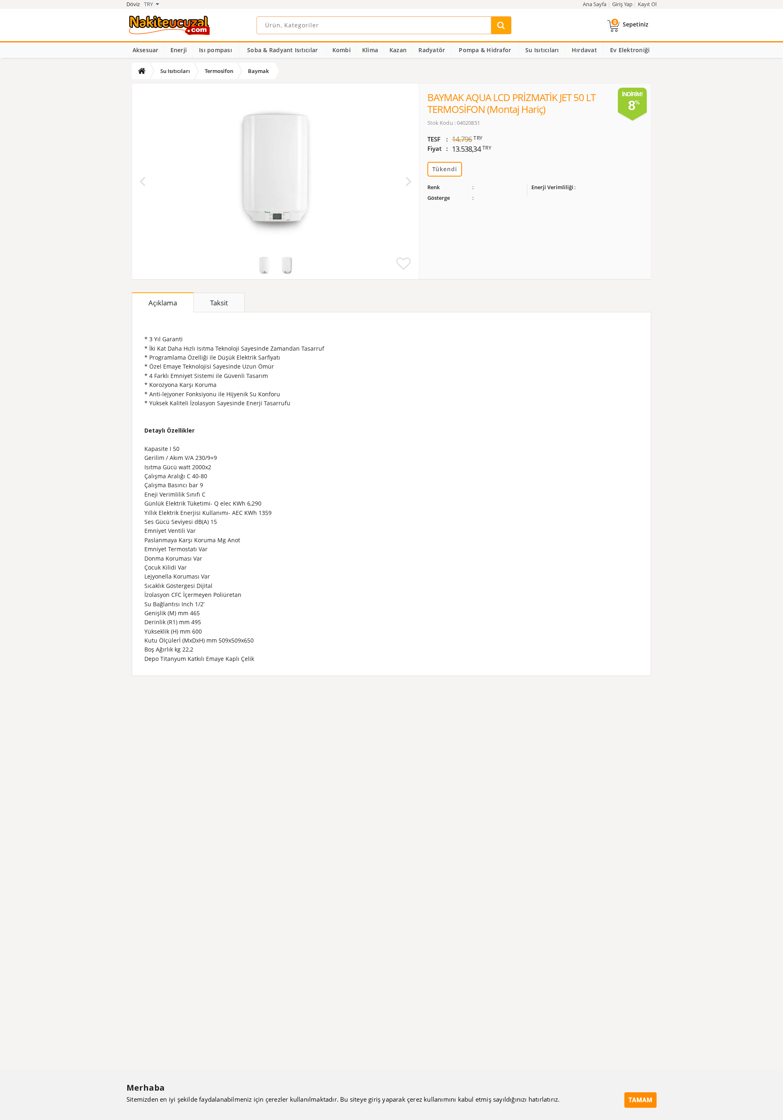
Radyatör (431, 50)
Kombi (341, 50)
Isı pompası (215, 50)
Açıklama (162, 302)
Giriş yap (622, 4)
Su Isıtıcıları (542, 50)
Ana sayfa (594, 4)
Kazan (398, 50)
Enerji (178, 50)
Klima (370, 50)
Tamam (640, 1100)
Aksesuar (146, 50)
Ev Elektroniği (630, 50)
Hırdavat (584, 50)
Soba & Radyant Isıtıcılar (282, 50)
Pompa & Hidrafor (485, 50)
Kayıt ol (647, 4)
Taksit (219, 302)
